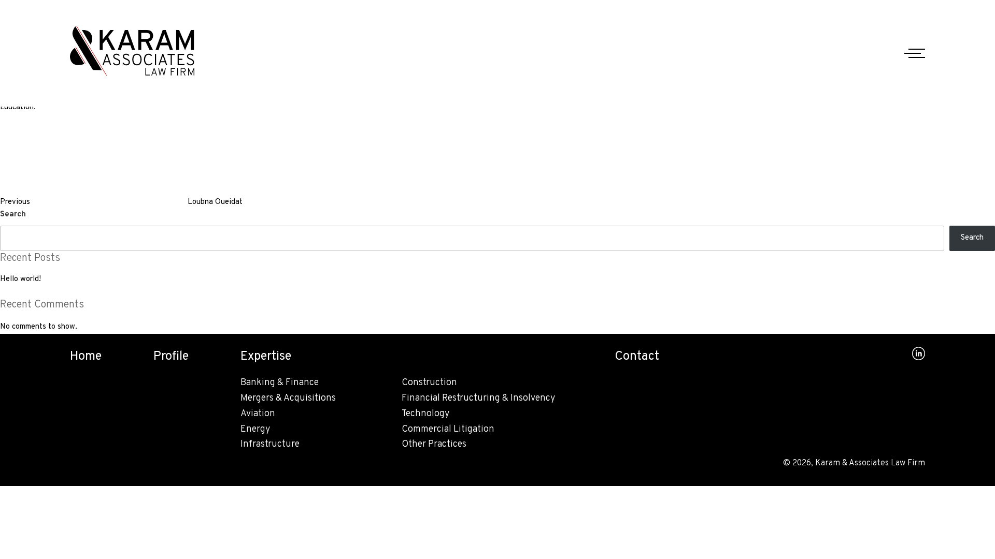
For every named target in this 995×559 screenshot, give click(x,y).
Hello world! (20, 279)
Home (86, 356)
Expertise (265, 356)
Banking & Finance (279, 383)
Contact (637, 356)
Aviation (257, 414)
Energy (255, 429)
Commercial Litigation (448, 429)
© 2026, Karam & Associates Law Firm (854, 463)
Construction (429, 383)
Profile (171, 356)
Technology (425, 414)
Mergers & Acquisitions (288, 398)
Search (13, 214)
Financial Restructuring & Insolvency (478, 398)
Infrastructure (270, 444)
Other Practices (434, 444)
